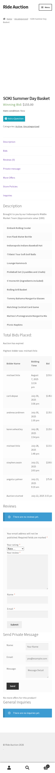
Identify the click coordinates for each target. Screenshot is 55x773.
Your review (13, 552)
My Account (9, 768)
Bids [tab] (5, 150)
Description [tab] (9, 141)
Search (27, 768)
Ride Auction (15, 7)
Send (12, 686)
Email (11, 608)
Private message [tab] (11, 168)
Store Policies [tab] (10, 186)
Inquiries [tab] (7, 195)
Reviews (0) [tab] (9, 159)
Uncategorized (21, 18)
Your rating (13, 544)
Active (18, 126)
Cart (42, 765)
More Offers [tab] (9, 177)
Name (11, 594)
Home (9, 18)
